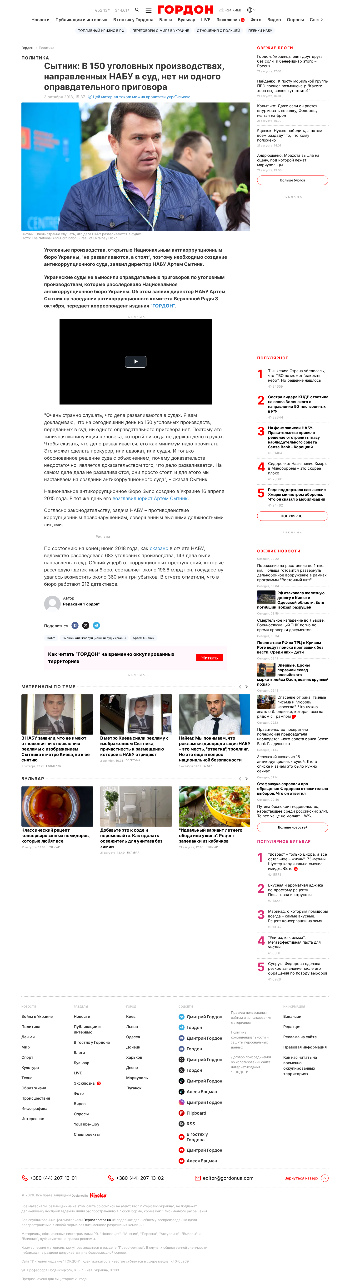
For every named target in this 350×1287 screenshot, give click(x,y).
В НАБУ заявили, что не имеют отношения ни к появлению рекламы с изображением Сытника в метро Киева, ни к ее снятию (55, 749)
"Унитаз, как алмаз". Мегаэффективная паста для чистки (294, 942)
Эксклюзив (228, 19)
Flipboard (196, 1113)
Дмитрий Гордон (204, 1016)
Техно (27, 1077)
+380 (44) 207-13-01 (53, 1178)
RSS (191, 1123)
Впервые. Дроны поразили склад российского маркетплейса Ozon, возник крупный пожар (293, 675)
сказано (159, 548)
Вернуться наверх (301, 1178)
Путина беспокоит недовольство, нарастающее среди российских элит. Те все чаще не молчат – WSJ (292, 811)
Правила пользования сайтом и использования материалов (251, 1017)
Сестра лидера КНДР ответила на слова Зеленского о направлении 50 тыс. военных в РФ (298, 404)
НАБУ (51, 638)
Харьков (134, 1057)
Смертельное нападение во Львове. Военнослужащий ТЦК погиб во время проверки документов (291, 625)
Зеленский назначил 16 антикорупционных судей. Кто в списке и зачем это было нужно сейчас (287, 763)
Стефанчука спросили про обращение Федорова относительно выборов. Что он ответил (292, 788)
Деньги (28, 1036)
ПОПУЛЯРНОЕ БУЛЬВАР (284, 841)
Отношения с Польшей (218, 31)
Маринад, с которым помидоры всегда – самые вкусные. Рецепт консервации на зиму (298, 916)
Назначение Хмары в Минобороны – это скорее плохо (297, 468)
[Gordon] (185, 10)
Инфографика (34, 1108)
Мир (25, 1047)
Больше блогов (292, 180)
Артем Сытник (144, 638)
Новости (40, 19)
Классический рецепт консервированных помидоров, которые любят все (55, 835)
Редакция (292, 1026)
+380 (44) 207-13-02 (140, 1178)
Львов (132, 1026)
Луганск (133, 1088)
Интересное (32, 1118)
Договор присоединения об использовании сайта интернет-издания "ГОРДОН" (251, 1064)
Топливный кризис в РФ (101, 31)
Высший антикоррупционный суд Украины (94, 638)
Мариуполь (137, 1077)
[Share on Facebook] (75, 626)
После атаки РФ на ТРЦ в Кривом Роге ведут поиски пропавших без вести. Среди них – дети (290, 647)
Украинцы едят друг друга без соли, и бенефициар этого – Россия (290, 61)
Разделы (81, 1006)
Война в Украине (37, 1016)
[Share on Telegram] (96, 626)
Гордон (27, 48)
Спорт (27, 1057)
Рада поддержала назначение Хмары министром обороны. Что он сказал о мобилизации (297, 494)
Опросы (295, 19)
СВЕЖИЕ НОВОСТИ (278, 551)
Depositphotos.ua (97, 1220)
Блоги (165, 19)
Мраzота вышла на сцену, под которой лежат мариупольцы (288, 160)
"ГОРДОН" (162, 306)
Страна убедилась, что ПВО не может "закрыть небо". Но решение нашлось (296, 375)
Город (131, 1006)
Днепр (132, 1067)
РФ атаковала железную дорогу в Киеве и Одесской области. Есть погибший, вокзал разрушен (291, 599)
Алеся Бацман (202, 1091)
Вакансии (292, 1016)
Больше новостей (292, 827)
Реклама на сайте (300, 1036)
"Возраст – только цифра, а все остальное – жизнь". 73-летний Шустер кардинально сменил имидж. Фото (297, 861)
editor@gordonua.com (228, 1178)
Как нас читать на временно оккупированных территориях (300, 1065)
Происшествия (35, 1098)
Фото (255, 19)
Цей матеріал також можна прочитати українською (141, 97)
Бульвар (186, 19)
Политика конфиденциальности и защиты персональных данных (250, 1039)
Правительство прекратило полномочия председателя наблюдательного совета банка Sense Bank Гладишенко (292, 736)
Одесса (133, 1036)
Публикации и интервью (81, 19)
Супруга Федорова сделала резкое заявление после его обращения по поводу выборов (298, 968)
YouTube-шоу (86, 1124)
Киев (130, 1016)
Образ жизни (33, 1088)
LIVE (205, 19)
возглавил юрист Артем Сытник (150, 498)
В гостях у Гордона (133, 19)
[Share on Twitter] (85, 626)
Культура (30, 1067)
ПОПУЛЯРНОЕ (273, 358)
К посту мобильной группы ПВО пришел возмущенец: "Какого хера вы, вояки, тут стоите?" (293, 86)
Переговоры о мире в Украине (160, 31)
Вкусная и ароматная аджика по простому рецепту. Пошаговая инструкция (295, 890)
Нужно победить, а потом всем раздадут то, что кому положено (289, 135)
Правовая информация (305, 1047)
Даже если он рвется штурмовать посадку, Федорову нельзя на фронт (287, 110)
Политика (46, 48)
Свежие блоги (275, 47)
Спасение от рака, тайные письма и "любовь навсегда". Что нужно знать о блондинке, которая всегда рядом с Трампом (291, 707)
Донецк (133, 1047)
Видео (274, 19)
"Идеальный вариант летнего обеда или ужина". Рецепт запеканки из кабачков (210, 835)
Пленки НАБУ (260, 31)
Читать (209, 658)
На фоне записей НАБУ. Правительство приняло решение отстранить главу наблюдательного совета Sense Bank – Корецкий (294, 437)
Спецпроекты (87, 1134)
